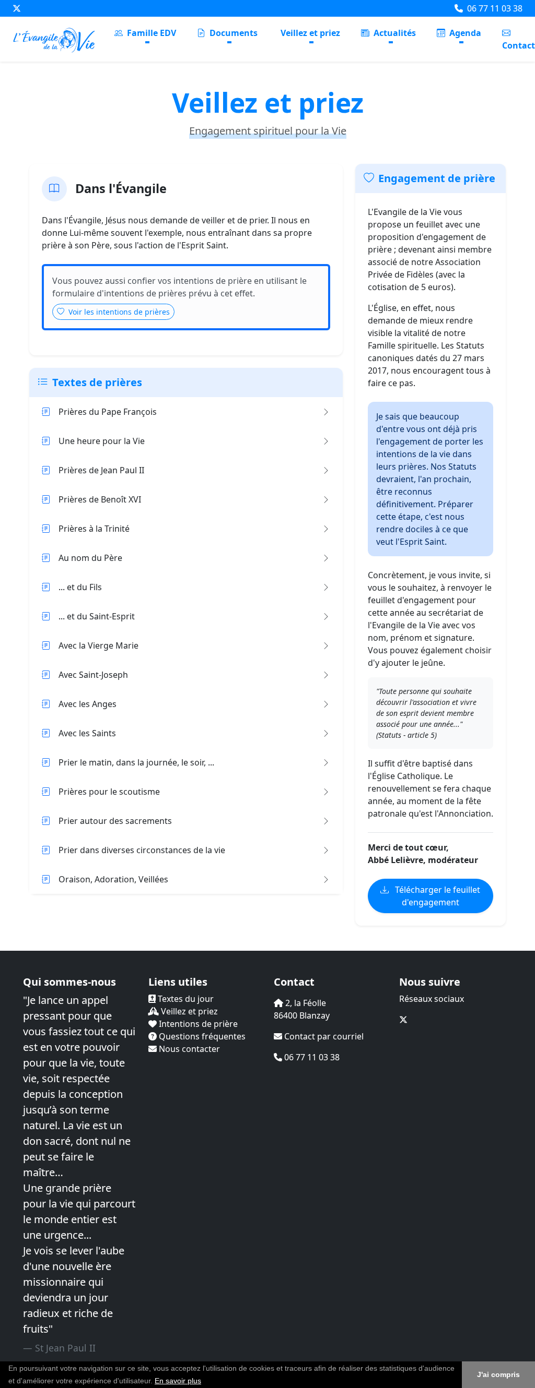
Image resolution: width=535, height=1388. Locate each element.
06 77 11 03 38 (493, 8)
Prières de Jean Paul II (101, 470)
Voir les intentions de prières (118, 312)
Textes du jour (185, 998)
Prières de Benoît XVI (100, 499)
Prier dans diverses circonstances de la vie (142, 850)
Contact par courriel (323, 1036)
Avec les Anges (88, 704)
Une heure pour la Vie (102, 441)
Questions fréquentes (201, 1036)
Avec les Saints (87, 733)
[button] (204, 1381)
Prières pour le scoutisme (109, 791)
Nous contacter (188, 1049)
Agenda (464, 33)
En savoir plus (178, 1381)
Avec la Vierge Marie (98, 645)
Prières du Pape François (108, 411)
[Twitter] (17, 8)
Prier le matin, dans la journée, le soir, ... (136, 762)
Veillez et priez (310, 33)
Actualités (393, 33)
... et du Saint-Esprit (97, 616)
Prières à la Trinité (94, 528)
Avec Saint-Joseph (93, 674)
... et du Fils (80, 587)
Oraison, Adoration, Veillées (113, 879)
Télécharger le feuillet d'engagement (436, 896)
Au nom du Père (90, 558)
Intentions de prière (197, 1024)
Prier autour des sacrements (115, 821)
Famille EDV (150, 33)
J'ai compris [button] (498, 1374)
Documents (232, 33)
